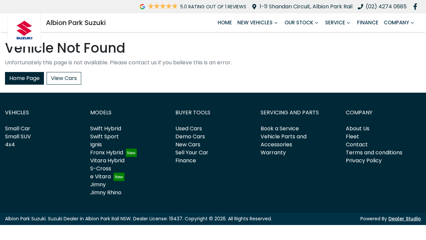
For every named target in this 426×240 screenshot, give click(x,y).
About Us (357, 128)
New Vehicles (255, 22)
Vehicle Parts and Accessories (284, 140)
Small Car (17, 128)
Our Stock (299, 22)
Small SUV (18, 136)
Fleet (352, 136)
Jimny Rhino (105, 192)
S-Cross (100, 168)
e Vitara (100, 176)
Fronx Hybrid (106, 152)
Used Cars (188, 128)
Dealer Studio (404, 218)
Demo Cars (190, 136)
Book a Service (280, 128)
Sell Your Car (191, 152)
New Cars (187, 144)
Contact (357, 144)
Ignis (96, 144)
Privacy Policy (364, 160)
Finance (367, 22)
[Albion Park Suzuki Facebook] (416, 6)
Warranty (273, 152)
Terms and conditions (374, 152)
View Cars (64, 78)
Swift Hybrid (105, 128)
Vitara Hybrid (107, 160)
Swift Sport (104, 136)
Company (396, 22)
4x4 (10, 144)
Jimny (98, 184)
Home (225, 22)
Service (335, 22)
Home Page (24, 78)
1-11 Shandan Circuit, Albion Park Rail (306, 6)
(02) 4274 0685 (386, 6)
